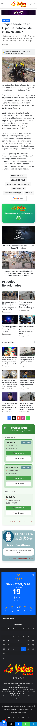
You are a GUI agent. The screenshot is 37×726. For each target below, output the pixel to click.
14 (23, 641)
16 (33, 641)
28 (23, 649)
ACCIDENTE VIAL (18, 176)
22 (28, 645)
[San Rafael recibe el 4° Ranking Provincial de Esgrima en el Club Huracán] (27, 351)
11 (8, 641)
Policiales (6, 20)
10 (4, 641)
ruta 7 (29, 193)
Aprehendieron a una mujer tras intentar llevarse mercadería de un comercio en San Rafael (27, 329)
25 (9, 649)
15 (28, 641)
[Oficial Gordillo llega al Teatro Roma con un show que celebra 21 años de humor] (9, 396)
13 (18, 641)
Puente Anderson (13, 193)
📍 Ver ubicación (18, 458)
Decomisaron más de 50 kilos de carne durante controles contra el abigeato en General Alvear (9, 305)
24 (4, 649)
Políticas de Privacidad (25, 709)
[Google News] (19, 198)
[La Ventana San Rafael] (18, 4)
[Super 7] (18, 12)
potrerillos (18, 189)
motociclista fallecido (18, 184)
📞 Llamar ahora (18, 453)
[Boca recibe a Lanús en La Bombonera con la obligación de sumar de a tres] (27, 374)
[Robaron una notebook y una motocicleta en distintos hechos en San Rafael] (10, 319)
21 (23, 645)
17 (4, 645)
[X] (16, 678)
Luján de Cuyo (18, 180)
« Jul (2, 658)
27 (18, 649)
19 (13, 645)
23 (33, 645)
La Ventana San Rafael (10, 709)
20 (18, 645)
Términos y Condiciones (18, 712)
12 (13, 641)
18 (8, 645)
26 (13, 649)
